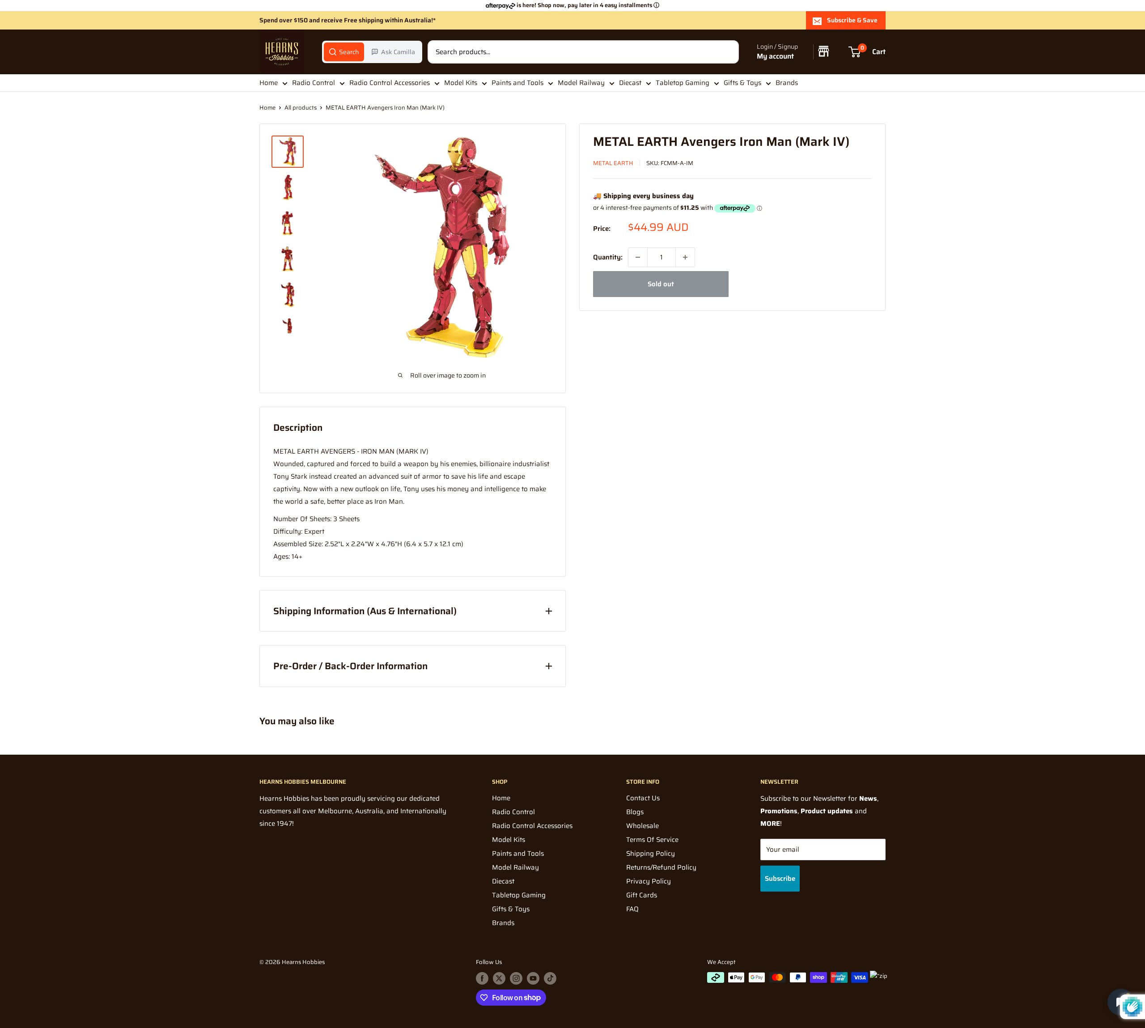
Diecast (630, 82)
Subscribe (780, 878)
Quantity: (608, 257)
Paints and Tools (517, 82)
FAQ (632, 909)
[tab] (344, 51)
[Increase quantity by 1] (685, 257)
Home (268, 82)
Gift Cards (641, 895)
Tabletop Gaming (682, 82)
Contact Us (643, 798)
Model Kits (460, 82)
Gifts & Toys (742, 82)
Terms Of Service (652, 839)
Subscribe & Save (852, 20)
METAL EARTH (613, 163)
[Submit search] (727, 52)
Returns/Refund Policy (661, 867)
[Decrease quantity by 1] (637, 257)
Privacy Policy (648, 881)
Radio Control (313, 82)
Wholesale (642, 825)
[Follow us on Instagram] (516, 978)
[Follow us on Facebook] (482, 978)
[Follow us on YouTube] (533, 978)
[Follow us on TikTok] (550, 978)
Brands (787, 82)
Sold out (661, 284)
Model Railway (581, 82)
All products (300, 107)
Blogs (635, 812)
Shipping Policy (650, 853)
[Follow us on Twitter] (499, 978)
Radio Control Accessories (389, 82)
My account (775, 56)
